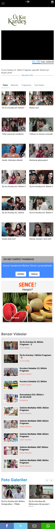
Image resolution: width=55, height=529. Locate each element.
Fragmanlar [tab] (26, 85)
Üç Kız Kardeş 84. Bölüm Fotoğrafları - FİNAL (13, 502)
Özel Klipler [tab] (39, 85)
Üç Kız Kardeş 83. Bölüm (13, 212)
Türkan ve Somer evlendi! (41, 134)
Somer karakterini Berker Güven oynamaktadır (27, 265)
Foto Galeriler (14, 479)
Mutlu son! (34, 108)
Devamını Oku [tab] (27, 75)
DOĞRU (20, 274)
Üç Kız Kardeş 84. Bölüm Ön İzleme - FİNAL (14, 186)
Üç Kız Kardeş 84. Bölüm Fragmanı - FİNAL (41, 212)
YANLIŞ (34, 274)
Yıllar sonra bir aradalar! (13, 134)
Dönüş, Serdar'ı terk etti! (40, 239)
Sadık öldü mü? (9, 239)
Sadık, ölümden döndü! (12, 160)
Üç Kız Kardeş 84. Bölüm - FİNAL (14, 108)
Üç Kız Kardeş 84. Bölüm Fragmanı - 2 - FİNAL (41, 186)
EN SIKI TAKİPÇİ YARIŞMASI (19, 259)
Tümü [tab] (5, 85)
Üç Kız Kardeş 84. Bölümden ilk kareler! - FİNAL (40, 504)
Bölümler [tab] (14, 85)
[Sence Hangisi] (27, 284)
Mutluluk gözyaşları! (38, 160)
